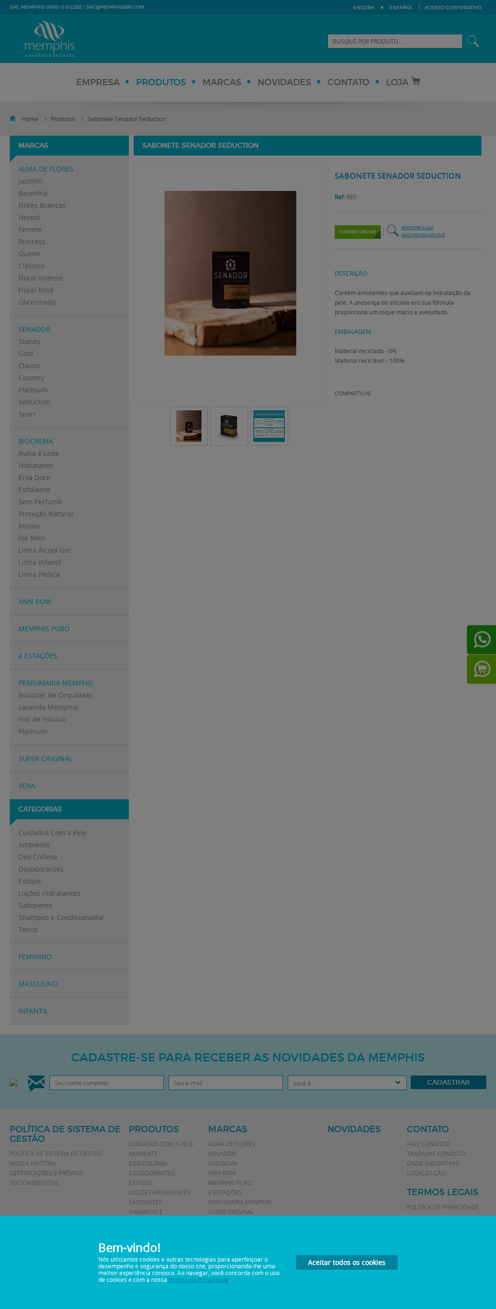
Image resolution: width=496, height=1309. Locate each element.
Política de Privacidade (199, 1279)
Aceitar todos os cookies (347, 1262)
